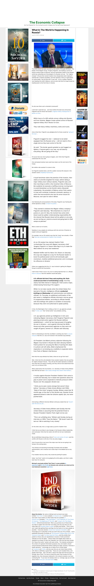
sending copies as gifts (47, 526)
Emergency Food (54, 578)
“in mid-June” (39, 311)
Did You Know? (63, 578)
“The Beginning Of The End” (46, 521)
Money (35, 569)
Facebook (36, 549)
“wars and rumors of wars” (61, 437)
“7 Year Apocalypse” (50, 519)
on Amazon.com (57, 516)
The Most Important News (51, 535)
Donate (37, 578)
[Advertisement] (47, 11)
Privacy (46, 578)
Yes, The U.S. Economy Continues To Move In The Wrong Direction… (49, 573)
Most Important (72, 578)
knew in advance (36, 273)
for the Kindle (45, 465)
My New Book (22, 578)
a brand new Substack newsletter (57, 530)
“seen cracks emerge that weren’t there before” (58, 370)
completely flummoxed (46, 172)
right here (50, 467)
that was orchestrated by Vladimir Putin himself (48, 237)
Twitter (44, 549)
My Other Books (30, 578)
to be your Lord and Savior (46, 559)
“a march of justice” (51, 203)
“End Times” (39, 516)
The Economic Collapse (47, 22)
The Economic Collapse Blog (59, 533)
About (42, 578)
